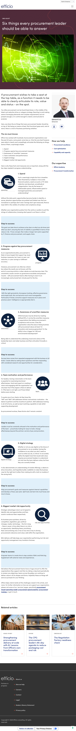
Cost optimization (60, 148)
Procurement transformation (64, 171)
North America (65, 1)
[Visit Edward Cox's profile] (63, 106)
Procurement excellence (62, 145)
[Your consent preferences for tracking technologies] (73, 728)
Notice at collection (26, 729)
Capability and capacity (62, 152)
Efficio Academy (59, 167)
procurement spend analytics (28, 589)
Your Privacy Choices (44, 729)
